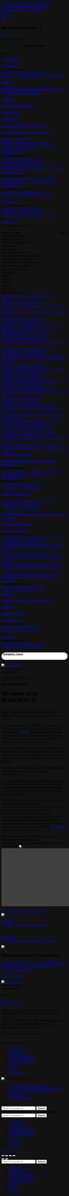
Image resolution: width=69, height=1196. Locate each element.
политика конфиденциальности (29, 1085)
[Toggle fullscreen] (10, 1155)
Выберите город (11, 3)
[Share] (6, 1155)
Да (3, 35)
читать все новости (13, 975)
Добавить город (12, 654)
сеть (43, 911)
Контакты (37, 9)
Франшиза (28, 3)
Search (41, 1108)
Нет (8, 35)
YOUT (5, 16)
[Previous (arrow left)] (2, 1159)
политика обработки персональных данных (36, 1088)
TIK (18, 1004)
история (36, 911)
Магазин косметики (21, 1062)
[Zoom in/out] (14, 1155)
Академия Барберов (24, 6)
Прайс (19, 9)
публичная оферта (20, 1098)
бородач (26, 911)
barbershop (14, 911)
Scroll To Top (9, 1151)
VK (13, 16)
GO (3, 19)
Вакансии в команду (22, 1055)
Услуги (27, 9)
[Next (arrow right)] (6, 1159)
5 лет (4, 911)
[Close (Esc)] (2, 1155)
